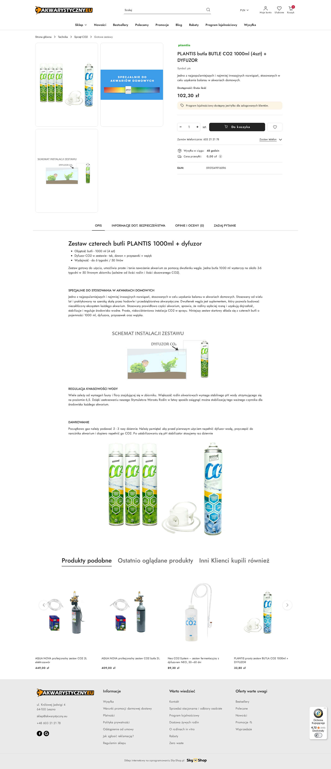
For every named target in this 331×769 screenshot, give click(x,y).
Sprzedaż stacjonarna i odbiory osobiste (195, 708)
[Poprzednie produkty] (43, 605)
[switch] (318, 735)
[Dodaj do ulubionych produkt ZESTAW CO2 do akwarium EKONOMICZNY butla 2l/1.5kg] (291, 575)
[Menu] (325, 709)
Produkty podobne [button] (87, 560)
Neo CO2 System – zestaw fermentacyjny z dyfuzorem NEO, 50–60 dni (127, 660)
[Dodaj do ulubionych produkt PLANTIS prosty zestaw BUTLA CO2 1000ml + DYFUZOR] (225, 575)
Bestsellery (242, 701)
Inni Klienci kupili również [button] (234, 560)
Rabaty (173, 736)
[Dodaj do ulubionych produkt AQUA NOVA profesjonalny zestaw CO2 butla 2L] (92, 575)
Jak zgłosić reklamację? (118, 736)
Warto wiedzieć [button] (182, 691)
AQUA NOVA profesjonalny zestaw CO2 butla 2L (64, 658)
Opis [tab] (98, 225)
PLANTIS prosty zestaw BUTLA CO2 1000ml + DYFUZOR (195, 660)
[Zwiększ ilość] (197, 127)
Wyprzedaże (244, 729)
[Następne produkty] (287, 605)
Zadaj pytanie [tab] (225, 225)
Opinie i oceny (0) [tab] (189, 225)
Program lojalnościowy (184, 715)
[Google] (46, 733)
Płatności (109, 715)
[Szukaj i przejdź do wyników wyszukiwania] (208, 10)
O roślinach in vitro (182, 729)
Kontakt (174, 701)
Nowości (241, 715)
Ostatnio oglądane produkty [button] (155, 560)
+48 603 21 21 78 (49, 723)
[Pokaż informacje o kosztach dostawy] (220, 156)
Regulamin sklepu (114, 743)
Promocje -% (244, 722)
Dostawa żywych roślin (184, 722)
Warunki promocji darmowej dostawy (127, 708)
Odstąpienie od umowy (118, 729)
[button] (81, 25)
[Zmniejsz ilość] (180, 127)
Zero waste (176, 743)
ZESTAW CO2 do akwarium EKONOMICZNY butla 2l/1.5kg (264, 660)
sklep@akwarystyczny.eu (52, 716)
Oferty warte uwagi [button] (251, 691)
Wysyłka (108, 701)
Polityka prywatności (116, 722)
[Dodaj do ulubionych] (274, 127)
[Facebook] (39, 733)
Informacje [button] (112, 691)
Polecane (242, 708)
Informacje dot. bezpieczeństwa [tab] (138, 225)
